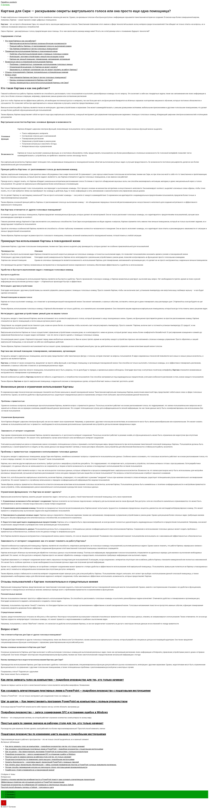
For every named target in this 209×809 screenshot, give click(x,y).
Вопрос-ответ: (11, 75)
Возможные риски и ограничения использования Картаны (29, 62)
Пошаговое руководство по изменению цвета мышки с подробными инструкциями (39, 759)
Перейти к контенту (9, 2)
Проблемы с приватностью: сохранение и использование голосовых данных (41, 64)
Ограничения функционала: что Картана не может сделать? (34, 67)
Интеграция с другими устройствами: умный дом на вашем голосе (37, 57)
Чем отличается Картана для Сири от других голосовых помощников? (38, 77)
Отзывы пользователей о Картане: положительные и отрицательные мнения (36, 72)
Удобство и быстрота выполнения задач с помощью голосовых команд (39, 54)
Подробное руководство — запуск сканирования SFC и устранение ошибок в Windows (40, 754)
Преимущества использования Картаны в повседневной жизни (31, 51)
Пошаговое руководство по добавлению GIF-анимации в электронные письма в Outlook (37, 785)
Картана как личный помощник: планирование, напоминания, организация (40, 59)
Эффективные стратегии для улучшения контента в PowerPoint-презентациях (32, 782)
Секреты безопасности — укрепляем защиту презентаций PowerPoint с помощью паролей (42, 762)
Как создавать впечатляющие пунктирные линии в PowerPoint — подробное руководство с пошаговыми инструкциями (54, 749)
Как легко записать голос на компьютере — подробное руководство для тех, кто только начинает (45, 746)
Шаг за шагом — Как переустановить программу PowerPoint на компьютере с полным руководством (46, 752)
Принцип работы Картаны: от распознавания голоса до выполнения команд (41, 46)
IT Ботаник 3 (10, 794)
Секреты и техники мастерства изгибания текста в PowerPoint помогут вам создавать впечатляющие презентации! (48, 780)
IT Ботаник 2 (10, 797)
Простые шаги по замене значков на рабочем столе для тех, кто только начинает (38, 757)
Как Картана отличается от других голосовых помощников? (34, 49)
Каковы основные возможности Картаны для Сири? (31, 80)
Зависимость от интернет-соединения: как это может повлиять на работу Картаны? (44, 70)
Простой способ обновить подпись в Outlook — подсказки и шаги (27, 787)
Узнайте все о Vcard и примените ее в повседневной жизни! (29, 770)
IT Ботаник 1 (10, 792)
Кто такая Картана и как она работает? (20, 41)
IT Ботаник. (5, 5)
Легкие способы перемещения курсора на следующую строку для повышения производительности (46, 767)
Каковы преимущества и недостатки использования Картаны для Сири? (39, 83)
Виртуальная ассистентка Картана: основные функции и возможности (38, 43)
